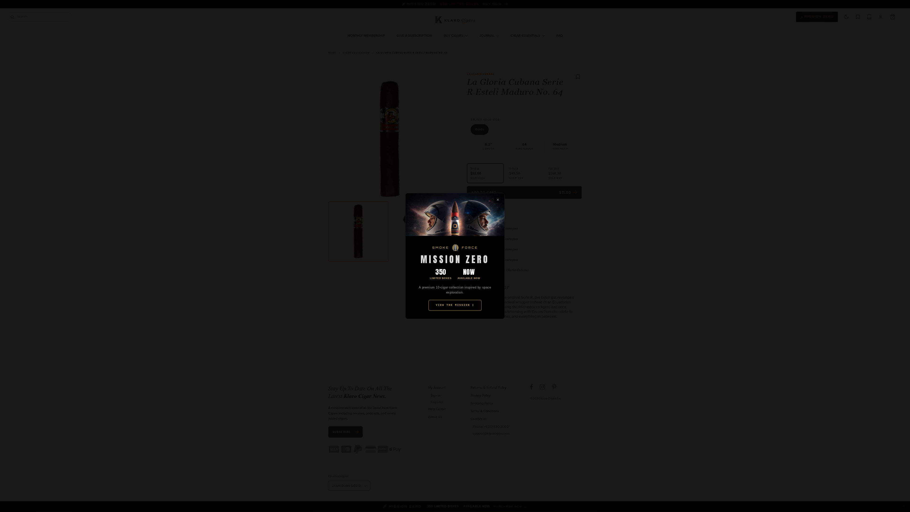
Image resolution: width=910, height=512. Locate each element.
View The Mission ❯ (455, 305)
